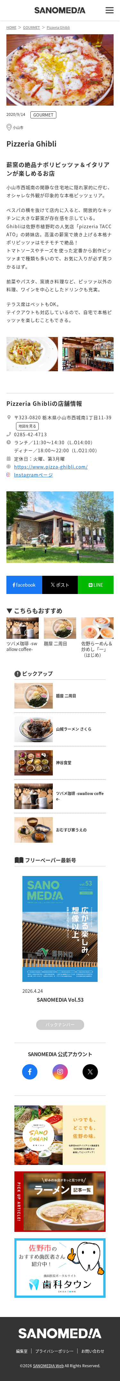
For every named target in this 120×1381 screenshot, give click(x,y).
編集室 (22, 1351)
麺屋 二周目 (66, 695)
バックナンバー (60, 1024)
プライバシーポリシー (54, 1351)
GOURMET (43, 115)
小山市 (18, 127)
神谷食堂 (63, 762)
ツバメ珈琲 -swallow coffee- (80, 796)
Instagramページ (33, 474)
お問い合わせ (92, 1351)
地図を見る (27, 426)
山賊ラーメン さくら (74, 729)
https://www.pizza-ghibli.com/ (51, 466)
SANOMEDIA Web (48, 1365)
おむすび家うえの (71, 829)
